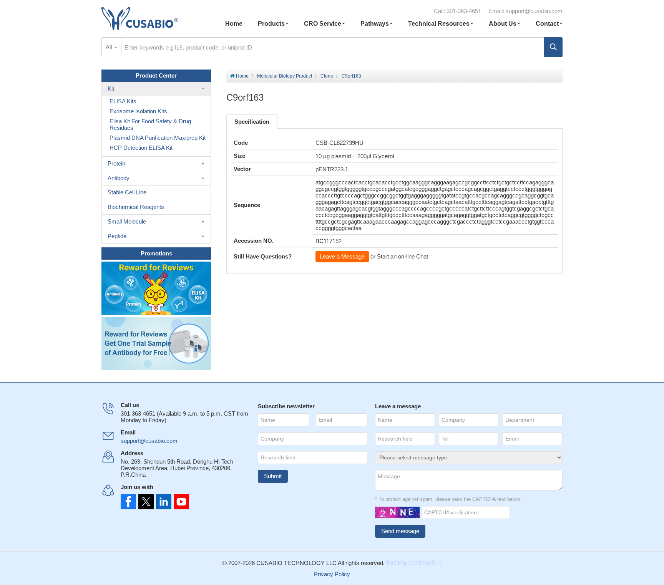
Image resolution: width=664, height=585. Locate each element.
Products (271, 23)
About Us (502, 23)
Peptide (117, 236)
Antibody (118, 178)
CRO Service (322, 23)
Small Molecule (127, 221)
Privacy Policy (332, 574)
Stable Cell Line (127, 192)
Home (233, 23)
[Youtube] (179, 501)
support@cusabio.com (534, 11)
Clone (326, 76)
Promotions (156, 253)
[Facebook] (128, 501)
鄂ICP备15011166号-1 (414, 563)
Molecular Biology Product (284, 76)
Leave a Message (342, 256)
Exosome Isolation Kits (138, 111)
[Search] (553, 47)
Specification (251, 121)
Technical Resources (439, 23)
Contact (547, 23)
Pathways (374, 23)
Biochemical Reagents (136, 207)
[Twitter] (145, 501)
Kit (111, 88)
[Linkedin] (162, 501)
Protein (116, 163)
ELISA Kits (123, 101)
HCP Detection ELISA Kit (141, 147)
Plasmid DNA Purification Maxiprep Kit (158, 137)
